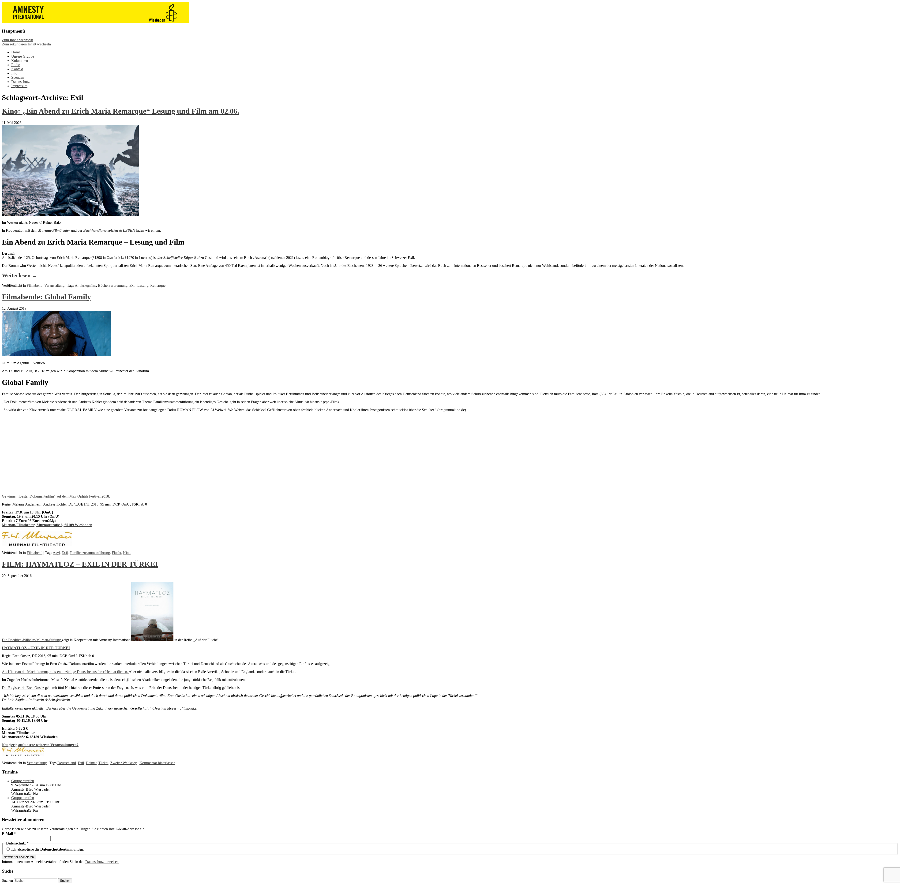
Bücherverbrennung (113, 285)
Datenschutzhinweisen (102, 862)
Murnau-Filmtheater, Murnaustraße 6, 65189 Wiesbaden (47, 525)
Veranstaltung (54, 285)
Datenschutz (20, 82)
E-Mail (9, 834)
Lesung (142, 285)
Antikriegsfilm (85, 285)
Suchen (7, 880)
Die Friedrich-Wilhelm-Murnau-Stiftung (32, 640)
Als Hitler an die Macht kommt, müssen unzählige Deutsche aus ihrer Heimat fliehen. (65, 672)
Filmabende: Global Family (46, 297)
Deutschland (66, 763)
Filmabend (34, 285)
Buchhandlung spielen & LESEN (109, 230)
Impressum (19, 86)
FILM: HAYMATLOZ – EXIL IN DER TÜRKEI (80, 564)
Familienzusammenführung (90, 553)
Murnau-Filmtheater (54, 230)
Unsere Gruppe (22, 56)
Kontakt (17, 69)
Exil (132, 285)
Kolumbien (19, 61)
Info (14, 73)
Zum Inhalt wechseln (17, 40)
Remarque (157, 285)
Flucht (116, 553)
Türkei (103, 763)
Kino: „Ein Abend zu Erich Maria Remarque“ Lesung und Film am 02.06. (120, 111)
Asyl (56, 553)
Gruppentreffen (22, 781)
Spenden (17, 77)
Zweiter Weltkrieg (123, 763)
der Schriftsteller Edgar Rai (178, 258)
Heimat (91, 763)
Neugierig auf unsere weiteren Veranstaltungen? (40, 745)
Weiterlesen (20, 275)
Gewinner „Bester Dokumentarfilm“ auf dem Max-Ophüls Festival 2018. (56, 496)
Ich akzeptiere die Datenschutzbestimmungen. (47, 849)
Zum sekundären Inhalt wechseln (26, 44)
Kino (127, 553)
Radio (15, 65)
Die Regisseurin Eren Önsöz (23, 688)
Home (15, 52)
